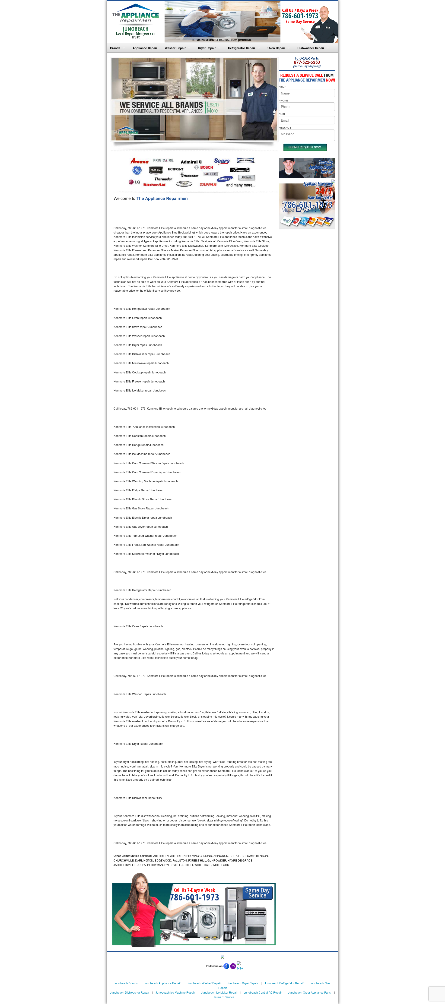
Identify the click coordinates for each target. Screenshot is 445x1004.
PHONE (283, 100)
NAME (282, 87)
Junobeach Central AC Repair (263, 992)
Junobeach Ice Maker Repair (219, 992)
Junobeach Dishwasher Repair (129, 992)
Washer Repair (175, 48)
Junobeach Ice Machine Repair (175, 992)
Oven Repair (276, 48)
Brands (115, 48)
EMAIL (282, 114)
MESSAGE (285, 127)
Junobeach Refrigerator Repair (284, 983)
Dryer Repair (207, 48)
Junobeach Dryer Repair (242, 983)
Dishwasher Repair (310, 48)
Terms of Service (223, 997)
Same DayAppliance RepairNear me (321, 167)
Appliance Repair (145, 48)
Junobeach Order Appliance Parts (309, 992)
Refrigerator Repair (241, 48)
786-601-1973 (300, 15)
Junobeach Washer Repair (204, 983)
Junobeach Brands (126, 983)
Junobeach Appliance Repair (162, 983)
